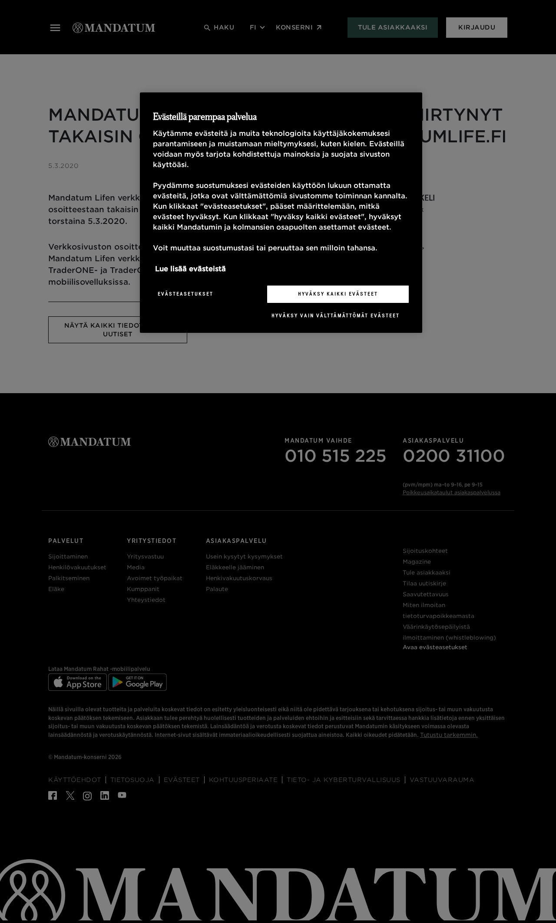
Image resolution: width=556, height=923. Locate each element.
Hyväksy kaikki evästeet (338, 294)
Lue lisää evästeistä (190, 269)
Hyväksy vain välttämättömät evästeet (335, 315)
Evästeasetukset (185, 294)
